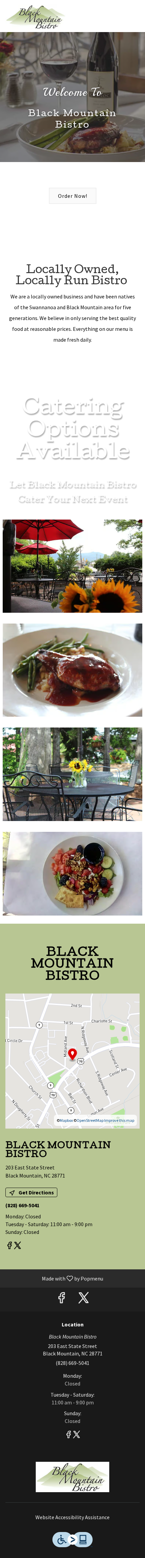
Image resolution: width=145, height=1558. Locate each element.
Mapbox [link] (66, 1120)
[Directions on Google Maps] (72, 1060)
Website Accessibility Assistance (72, 1517)
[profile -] (119, 10)
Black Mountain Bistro (72, 1477)
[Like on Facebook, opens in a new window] (9, 1246)
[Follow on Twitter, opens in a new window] (17, 1246)
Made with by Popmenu (54, 1278)
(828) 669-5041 (72, 1362)
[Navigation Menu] (135, 10)
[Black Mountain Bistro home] (35, 17)
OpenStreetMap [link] (90, 1120)
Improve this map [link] (119, 1120)
